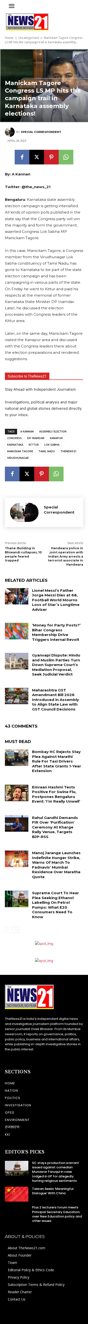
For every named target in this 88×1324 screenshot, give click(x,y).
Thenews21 (68, 451)
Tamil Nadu (46, 451)
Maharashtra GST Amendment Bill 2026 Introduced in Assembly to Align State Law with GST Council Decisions (55, 699)
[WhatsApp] (66, 157)
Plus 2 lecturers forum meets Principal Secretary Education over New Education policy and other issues (57, 1214)
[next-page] (16, 930)
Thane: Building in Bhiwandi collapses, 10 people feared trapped (23, 554)
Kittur (34, 444)
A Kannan (27, 431)
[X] (36, 157)
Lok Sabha (51, 444)
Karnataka (15, 444)
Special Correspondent (41, 132)
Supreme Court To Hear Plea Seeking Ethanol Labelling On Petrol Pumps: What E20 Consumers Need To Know (55, 905)
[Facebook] (22, 157)
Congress (14, 438)
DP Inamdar (35, 438)
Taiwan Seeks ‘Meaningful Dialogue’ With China (53, 1190)
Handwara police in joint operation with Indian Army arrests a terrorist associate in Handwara (65, 556)
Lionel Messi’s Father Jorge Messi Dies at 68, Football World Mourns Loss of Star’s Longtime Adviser (55, 600)
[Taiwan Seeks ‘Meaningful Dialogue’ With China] (16, 1194)
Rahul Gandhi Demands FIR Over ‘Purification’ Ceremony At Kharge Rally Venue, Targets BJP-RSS (55, 827)
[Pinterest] (51, 157)
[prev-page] (8, 930)
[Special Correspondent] (10, 132)
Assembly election (52, 431)
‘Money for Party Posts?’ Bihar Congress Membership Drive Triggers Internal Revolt (56, 632)
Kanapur (56, 438)
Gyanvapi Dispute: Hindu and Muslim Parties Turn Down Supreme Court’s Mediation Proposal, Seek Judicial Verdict (56, 665)
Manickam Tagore (20, 451)
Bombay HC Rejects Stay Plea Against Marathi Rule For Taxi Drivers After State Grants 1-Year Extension (56, 761)
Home (9, 38)
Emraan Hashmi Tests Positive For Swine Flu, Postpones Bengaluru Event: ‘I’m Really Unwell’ (56, 794)
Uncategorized (28, 38)
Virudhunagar (18, 458)
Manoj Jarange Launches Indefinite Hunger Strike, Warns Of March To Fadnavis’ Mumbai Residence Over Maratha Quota (56, 864)
